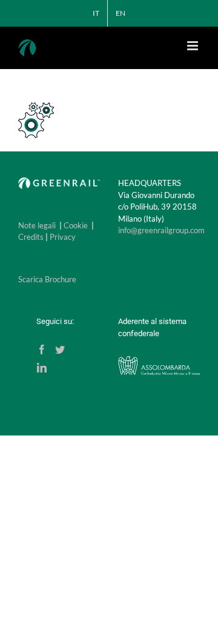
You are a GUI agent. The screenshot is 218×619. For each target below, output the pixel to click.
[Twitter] (60, 349)
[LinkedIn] (42, 367)
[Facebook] (42, 349)
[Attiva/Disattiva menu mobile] (193, 45)
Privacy (63, 237)
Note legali (37, 225)
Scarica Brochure (47, 279)
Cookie (76, 225)
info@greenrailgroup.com (161, 230)
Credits (31, 237)
